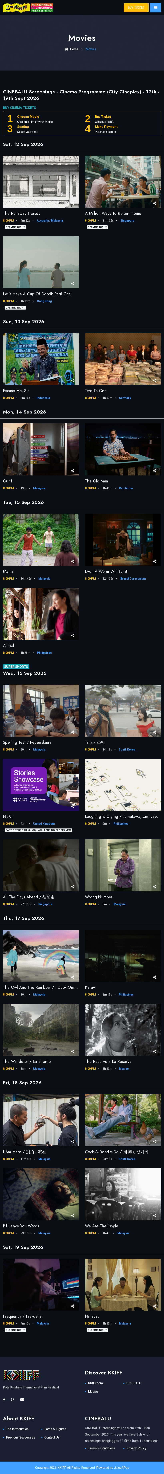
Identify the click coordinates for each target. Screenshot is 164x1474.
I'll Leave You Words (21, 1226)
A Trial (8, 646)
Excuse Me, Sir (16, 391)
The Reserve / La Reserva (108, 1061)
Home (74, 49)
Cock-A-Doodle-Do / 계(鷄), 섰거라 (117, 1152)
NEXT (8, 816)
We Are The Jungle (101, 1226)
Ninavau (92, 1316)
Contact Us (52, 1437)
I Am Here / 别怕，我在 (24, 1152)
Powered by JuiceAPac (112, 1468)
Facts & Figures (55, 1429)
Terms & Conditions (101, 1448)
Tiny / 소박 (95, 742)
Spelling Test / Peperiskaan (27, 742)
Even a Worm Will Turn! (106, 571)
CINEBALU (133, 1383)
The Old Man (96, 481)
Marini (8, 571)
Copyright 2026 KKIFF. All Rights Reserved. (65, 1468)
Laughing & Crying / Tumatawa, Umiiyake (121, 816)
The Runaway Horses (21, 213)
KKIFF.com (95, 1383)
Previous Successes (20, 1437)
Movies (93, 1391)
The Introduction (17, 1429)
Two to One (96, 391)
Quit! (7, 481)
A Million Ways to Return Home (113, 213)
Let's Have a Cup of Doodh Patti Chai (37, 294)
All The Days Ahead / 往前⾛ (29, 897)
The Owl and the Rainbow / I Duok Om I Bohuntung (50, 987)
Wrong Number (98, 897)
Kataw (90, 987)
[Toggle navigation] (155, 7)
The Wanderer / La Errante (27, 1061)
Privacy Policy (136, 1448)
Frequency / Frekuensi (22, 1316)
